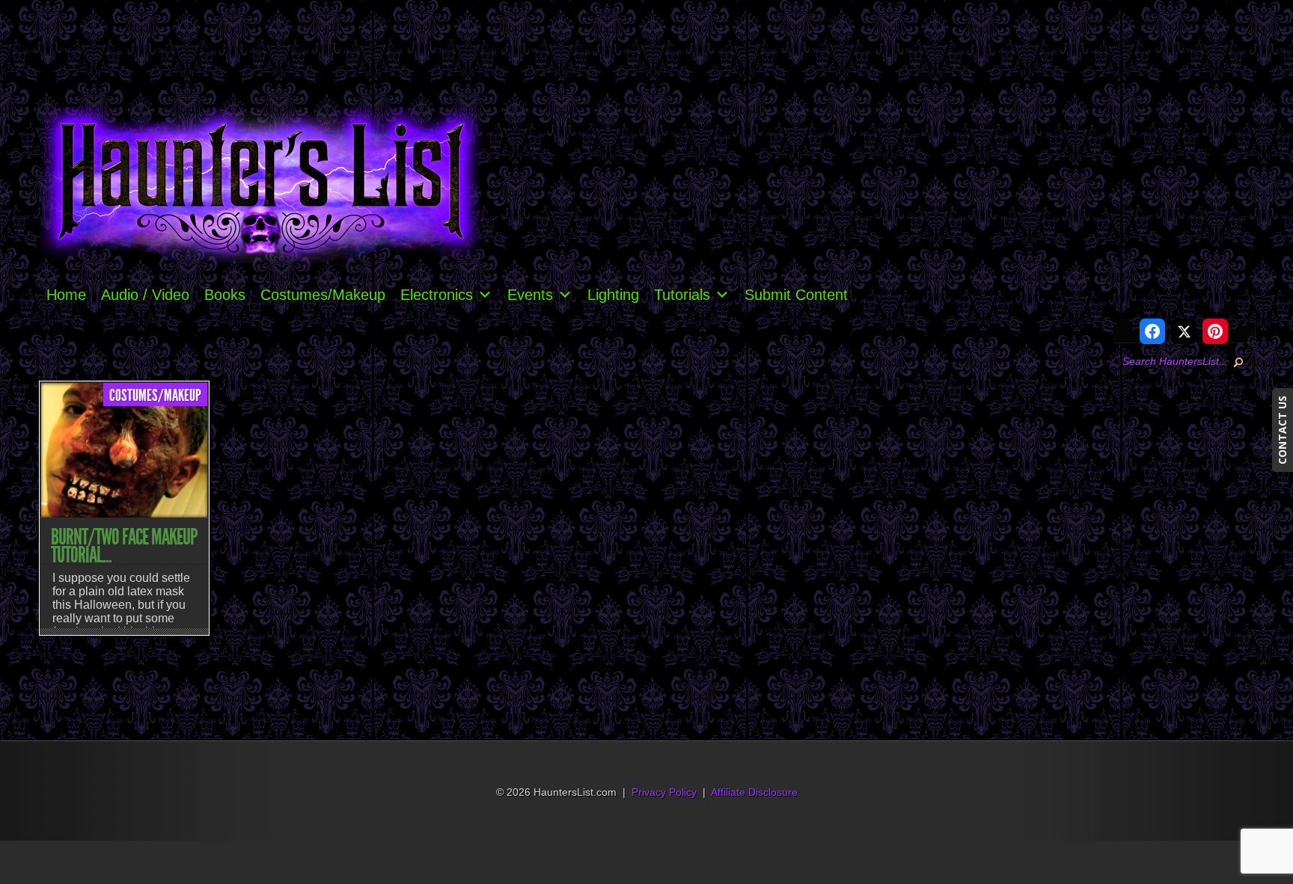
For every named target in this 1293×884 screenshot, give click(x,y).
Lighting (613, 294)
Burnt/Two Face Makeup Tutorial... (124, 546)
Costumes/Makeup (322, 294)
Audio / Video (145, 294)
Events (530, 294)
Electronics (436, 294)
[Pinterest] (1215, 331)
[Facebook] (1152, 331)
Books (224, 294)
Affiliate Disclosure (754, 792)
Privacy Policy (664, 792)
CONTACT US (1282, 430)
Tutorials (682, 294)
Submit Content (796, 294)
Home (66, 294)
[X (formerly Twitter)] (1183, 331)
